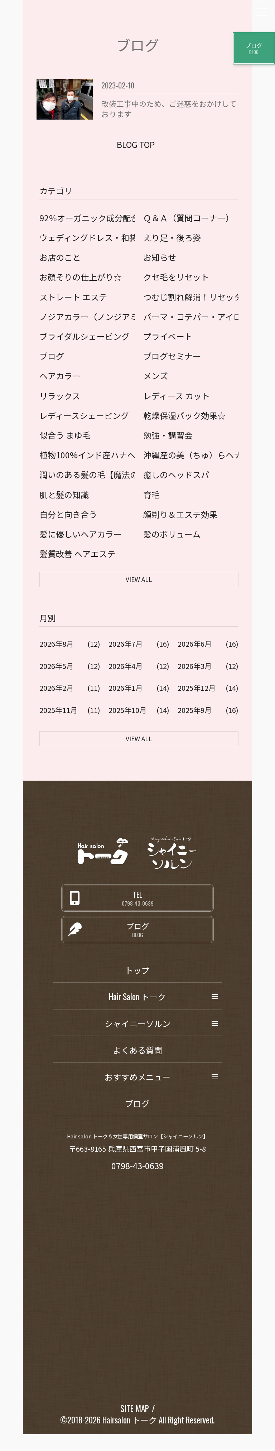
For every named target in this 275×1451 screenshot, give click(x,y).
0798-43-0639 (137, 1166)
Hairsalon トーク (129, 1420)
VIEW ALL (139, 579)
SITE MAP (134, 1408)
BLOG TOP (136, 144)
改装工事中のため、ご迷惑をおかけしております (168, 108)
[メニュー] (261, 12)
